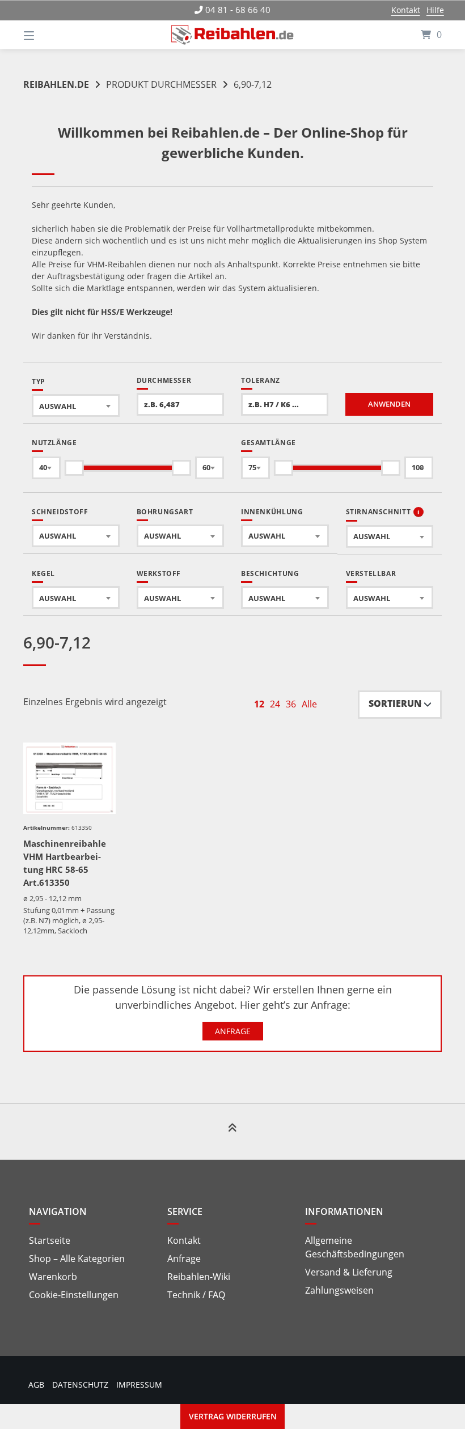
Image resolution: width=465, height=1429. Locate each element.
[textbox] (76, 406)
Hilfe (435, 10)
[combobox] (76, 405)
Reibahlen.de (56, 84)
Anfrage (233, 1031)
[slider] (74, 468)
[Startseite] (232, 34)
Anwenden (389, 404)
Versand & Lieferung (348, 1272)
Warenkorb (53, 1276)
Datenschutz (80, 1384)
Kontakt (405, 10)
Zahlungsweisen (339, 1290)
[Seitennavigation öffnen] (48, 34)
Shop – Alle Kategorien (77, 1258)
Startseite (49, 1240)
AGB (36, 1384)
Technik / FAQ (196, 1295)
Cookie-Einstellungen (74, 1295)
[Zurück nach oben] (232, 1132)
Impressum (139, 1384)
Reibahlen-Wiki (198, 1276)
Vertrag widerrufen (233, 1416)
